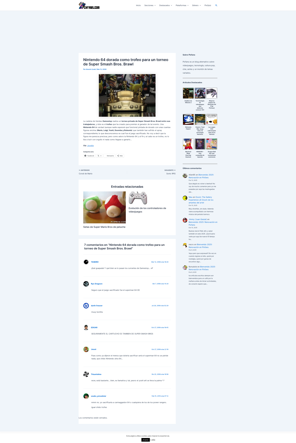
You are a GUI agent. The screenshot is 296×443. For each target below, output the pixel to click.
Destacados (164, 5)
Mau (190, 197)
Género (195, 5)
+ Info (152, 440)
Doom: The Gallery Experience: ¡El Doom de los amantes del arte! (201, 200)
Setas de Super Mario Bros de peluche (104, 227)
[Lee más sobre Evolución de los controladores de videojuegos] (138, 198)
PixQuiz (208, 5)
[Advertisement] (148, 28)
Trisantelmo (96, 374)
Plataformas (181, 5)
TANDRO (95, 262)
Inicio (138, 5)
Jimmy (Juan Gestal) (198, 219)
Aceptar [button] (145, 440)
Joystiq (90, 145)
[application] (154, 5)
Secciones (148, 5)
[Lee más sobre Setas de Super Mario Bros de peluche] (104, 207)
